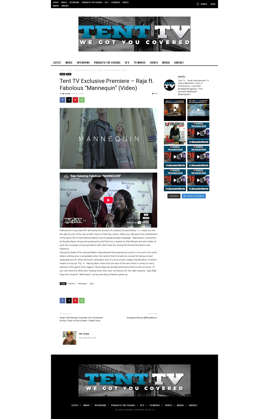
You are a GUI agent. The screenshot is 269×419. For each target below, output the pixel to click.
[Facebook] (62, 100)
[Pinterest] (75, 100)
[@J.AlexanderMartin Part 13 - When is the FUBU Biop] (198, 180)
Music (68, 74)
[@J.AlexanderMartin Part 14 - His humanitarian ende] (175, 180)
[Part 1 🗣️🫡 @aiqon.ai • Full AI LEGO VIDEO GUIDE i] (175, 110)
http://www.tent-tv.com (87, 338)
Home (62, 70)
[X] (69, 100)
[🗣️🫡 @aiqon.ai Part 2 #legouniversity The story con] (198, 110)
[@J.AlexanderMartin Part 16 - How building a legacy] (175, 157)
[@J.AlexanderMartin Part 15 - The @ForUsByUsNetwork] (198, 157)
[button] (201, 4)
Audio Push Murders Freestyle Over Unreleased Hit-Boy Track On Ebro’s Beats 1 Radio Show (81, 319)
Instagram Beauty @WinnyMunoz (142, 317)
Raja (139, 230)
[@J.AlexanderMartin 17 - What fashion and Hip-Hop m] (198, 133)
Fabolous (71, 283)
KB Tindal (66, 93)
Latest (69, 70)
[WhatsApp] (82, 100)
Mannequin (82, 283)
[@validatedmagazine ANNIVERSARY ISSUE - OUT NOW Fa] (175, 133)
